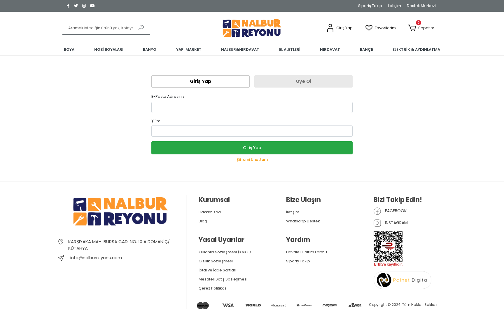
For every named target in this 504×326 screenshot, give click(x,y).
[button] (339, 28)
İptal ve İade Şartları (217, 270)
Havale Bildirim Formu (306, 252)
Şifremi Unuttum (252, 159)
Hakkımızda (210, 212)
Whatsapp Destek (303, 221)
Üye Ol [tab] (303, 81)
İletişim (394, 5)
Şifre (155, 120)
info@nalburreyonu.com (96, 257)
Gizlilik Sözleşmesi (216, 261)
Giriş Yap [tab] (200, 81)
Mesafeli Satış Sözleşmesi (223, 279)
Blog (203, 221)
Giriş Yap (252, 148)
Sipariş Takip (370, 5)
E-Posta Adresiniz (168, 96)
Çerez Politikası (213, 288)
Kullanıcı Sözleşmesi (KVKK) (225, 252)
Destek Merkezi (421, 5)
